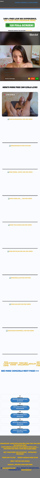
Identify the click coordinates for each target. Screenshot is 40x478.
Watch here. (29, 30)
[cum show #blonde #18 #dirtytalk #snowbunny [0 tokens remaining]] (20, 119)
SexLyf (32, 364)
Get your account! (15, 452)
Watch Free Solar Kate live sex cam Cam (20, 400)
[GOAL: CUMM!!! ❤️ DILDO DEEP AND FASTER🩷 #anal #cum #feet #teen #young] (20, 198)
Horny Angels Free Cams (27, 457)
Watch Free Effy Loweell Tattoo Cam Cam (20, 407)
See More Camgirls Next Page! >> (20, 371)
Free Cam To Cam (9, 457)
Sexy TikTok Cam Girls (20, 461)
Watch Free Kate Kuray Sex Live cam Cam (20, 423)
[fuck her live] (20, 146)
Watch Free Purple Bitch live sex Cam (20, 415)
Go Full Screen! (21, 25)
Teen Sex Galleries (23, 364)
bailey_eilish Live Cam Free (20, 464)
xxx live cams (6, 364)
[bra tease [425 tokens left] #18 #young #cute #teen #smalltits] (20, 251)
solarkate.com (2, 1)
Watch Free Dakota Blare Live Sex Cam (20, 431)
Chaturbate (26, 470)
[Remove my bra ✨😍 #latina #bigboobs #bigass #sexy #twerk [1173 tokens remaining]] (20, 331)
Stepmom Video (13, 364)
